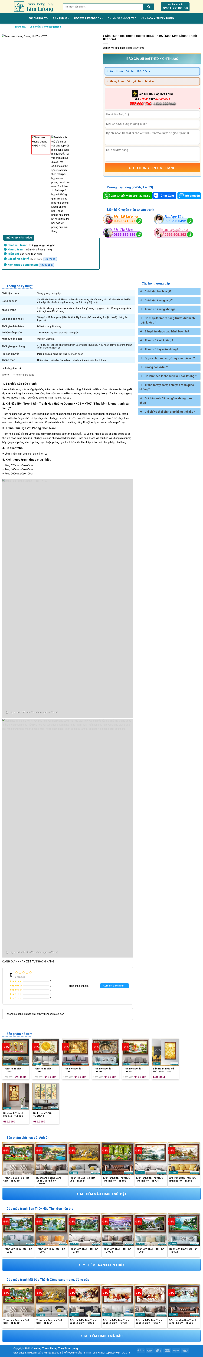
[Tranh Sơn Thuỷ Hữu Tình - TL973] (51, 1229)
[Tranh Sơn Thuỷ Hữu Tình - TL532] (184, 1229)
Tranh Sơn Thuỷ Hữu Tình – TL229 (17, 1250)
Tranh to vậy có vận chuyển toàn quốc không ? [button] (166, 387)
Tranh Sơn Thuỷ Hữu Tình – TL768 (83, 1250)
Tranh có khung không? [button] (160, 309)
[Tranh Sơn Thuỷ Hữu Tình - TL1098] (118, 1229)
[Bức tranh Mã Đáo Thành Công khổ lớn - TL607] (150, 1300)
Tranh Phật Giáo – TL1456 (103, 1070)
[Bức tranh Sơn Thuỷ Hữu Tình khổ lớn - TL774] (150, 1158)
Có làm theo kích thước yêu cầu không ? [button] (170, 376)
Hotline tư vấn (175, 6)
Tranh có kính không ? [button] (159, 340)
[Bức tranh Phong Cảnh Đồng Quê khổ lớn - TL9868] (51, 1158)
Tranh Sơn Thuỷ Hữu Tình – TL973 (50, 1250)
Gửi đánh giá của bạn (113, 985)
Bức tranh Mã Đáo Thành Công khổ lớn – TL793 (116, 1321)
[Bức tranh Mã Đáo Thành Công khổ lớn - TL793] (118, 1300)
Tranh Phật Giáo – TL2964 (43, 1070)
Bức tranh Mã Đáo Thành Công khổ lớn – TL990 (83, 1321)
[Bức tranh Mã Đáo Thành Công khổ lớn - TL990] (85, 1300)
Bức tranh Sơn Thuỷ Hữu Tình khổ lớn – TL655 (182, 1179)
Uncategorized (52, 26)
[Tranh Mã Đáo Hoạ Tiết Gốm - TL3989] (18, 1158)
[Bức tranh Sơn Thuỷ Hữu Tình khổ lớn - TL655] (184, 1158)
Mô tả (5, 375)
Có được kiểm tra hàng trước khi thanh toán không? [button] (167, 320)
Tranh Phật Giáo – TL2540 (73, 1070)
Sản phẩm (60, 18)
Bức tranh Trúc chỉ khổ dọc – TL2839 (13, 1114)
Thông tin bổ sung (23, 375)
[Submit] (148, 7)
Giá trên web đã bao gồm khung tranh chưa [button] (166, 400)
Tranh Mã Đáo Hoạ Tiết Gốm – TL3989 (16, 1179)
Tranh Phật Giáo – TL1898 (133, 1070)
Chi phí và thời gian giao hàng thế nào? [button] (170, 411)
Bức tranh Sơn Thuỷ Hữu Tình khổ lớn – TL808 (116, 1179)
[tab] (5, 375)
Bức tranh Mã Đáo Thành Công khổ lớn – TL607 (149, 1321)
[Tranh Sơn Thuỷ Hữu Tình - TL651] (150, 1229)
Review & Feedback (87, 18)
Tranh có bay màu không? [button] (161, 349)
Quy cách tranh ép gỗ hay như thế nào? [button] (170, 358)
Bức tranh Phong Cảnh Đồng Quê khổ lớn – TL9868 (49, 1180)
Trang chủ (20, 26)
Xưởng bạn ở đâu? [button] (156, 367)
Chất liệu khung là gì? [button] (159, 300)
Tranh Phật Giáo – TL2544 (13, 1070)
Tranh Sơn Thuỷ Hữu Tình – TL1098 (116, 1250)
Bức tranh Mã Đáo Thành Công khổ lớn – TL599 (182, 1321)
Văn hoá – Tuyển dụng (157, 18)
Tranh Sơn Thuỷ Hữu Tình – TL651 (149, 1250)
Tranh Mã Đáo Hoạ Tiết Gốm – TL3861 (82, 1179)
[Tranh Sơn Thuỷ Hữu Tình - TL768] (85, 1229)
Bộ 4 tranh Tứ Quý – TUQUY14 (44, 1114)
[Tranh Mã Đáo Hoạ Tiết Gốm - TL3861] (85, 1158)
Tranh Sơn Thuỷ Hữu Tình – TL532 (183, 1250)
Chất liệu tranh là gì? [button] (158, 291)
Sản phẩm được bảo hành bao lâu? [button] (167, 331)
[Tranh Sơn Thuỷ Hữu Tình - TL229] (18, 1229)
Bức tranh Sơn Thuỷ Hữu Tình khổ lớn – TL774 (149, 1179)
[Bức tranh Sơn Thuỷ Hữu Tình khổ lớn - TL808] (118, 1158)
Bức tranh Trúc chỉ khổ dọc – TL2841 (163, 1070)
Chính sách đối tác (122, 18)
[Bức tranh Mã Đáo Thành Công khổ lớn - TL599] (184, 1300)
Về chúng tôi (39, 18)
